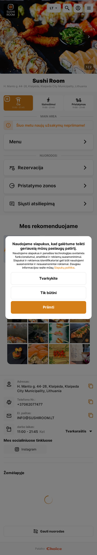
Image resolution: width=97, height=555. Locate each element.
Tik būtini (48, 292)
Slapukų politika (64, 267)
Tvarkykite (48, 278)
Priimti (48, 307)
